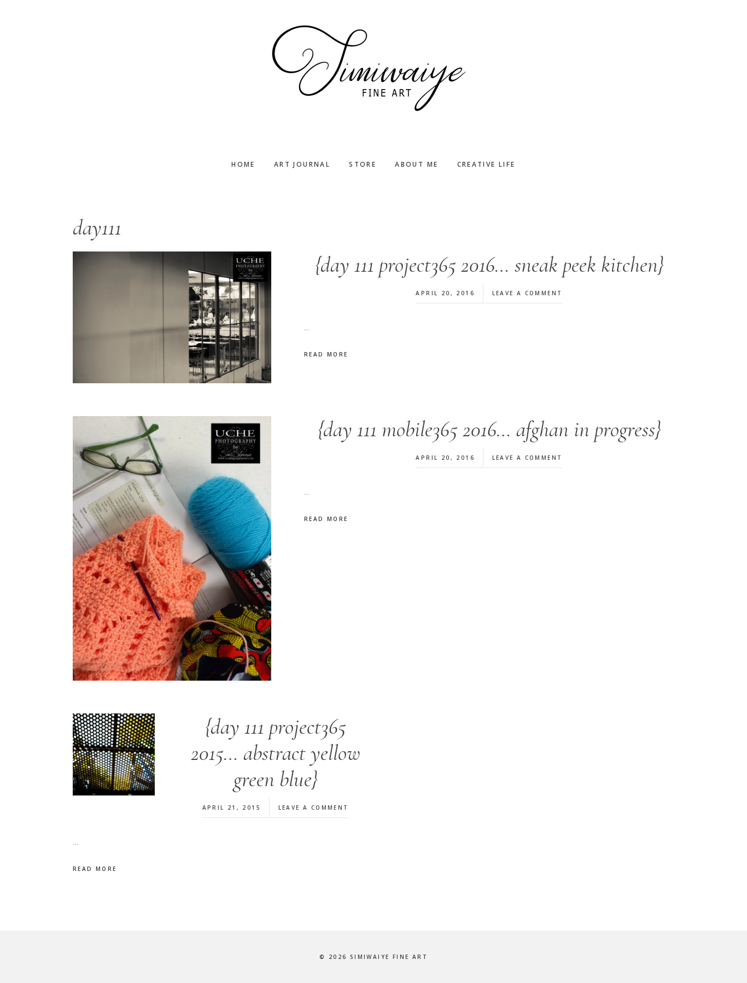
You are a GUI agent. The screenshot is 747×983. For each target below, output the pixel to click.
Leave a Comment (527, 293)
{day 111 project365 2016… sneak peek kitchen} (489, 264)
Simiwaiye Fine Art (373, 68)
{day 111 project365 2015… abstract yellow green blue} (275, 752)
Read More (326, 354)
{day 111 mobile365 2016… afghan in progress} (489, 429)
